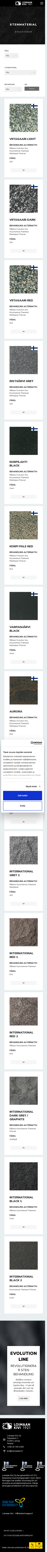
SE (24, 170)
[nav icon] (42, 3)
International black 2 (21, 1278)
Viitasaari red (21, 300)
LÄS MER (23, 1398)
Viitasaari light (23, 139)
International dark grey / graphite (21, 1115)
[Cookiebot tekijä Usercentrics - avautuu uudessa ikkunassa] (31, 743)
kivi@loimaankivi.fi (15, 1451)
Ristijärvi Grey (21, 381)
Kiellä (22, 806)
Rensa (31, 89)
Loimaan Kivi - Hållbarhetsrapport (17, 1513)
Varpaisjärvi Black (20, 629)
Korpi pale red (21, 546)
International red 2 (21, 1034)
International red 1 (21, 955)
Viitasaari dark (23, 220)
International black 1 (21, 1199)
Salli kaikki (22, 795)
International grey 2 (21, 873)
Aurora (16, 711)
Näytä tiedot (31, 786)
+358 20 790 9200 (15, 1447)
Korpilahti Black (18, 464)
